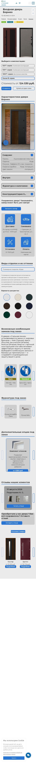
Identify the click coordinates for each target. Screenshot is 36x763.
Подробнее (10, 566)
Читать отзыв (18, 506)
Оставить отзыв (12, 523)
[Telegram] (22, 3)
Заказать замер (11, 209)
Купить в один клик (23, 88)
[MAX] (26, 3)
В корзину (6, 88)
